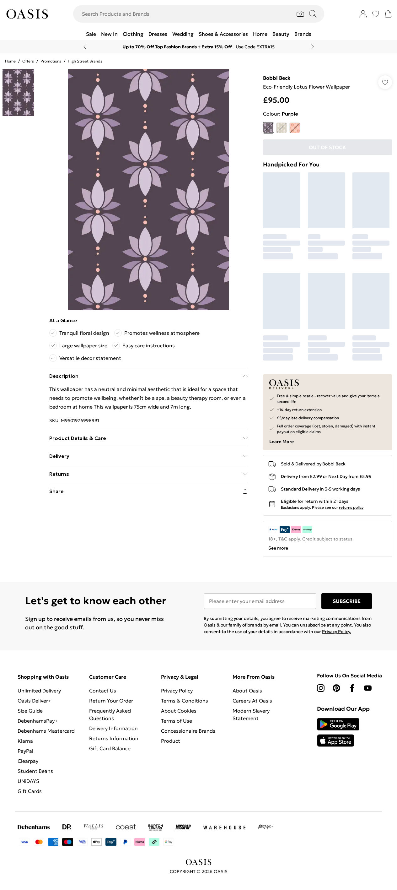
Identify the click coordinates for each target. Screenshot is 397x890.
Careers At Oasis (252, 700)
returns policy (351, 507)
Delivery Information (113, 728)
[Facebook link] (352, 688)
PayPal (25, 751)
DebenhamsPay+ (38, 721)
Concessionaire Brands (188, 731)
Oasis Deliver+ (34, 700)
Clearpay (28, 761)
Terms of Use (176, 721)
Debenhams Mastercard (46, 731)
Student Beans (35, 771)
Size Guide (30, 711)
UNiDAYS (28, 781)
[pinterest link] (336, 688)
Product (170, 741)
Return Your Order (111, 700)
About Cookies (178, 711)
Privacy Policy (177, 690)
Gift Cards (30, 791)
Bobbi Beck (276, 78)
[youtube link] (368, 688)
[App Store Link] (338, 732)
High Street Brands (85, 61)
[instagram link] (321, 688)
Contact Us (102, 690)
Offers (28, 61)
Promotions (50, 61)
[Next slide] (312, 47)
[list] (148, 189)
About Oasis (247, 690)
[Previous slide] (85, 47)
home (10, 61)
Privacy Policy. (336, 631)
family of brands (245, 625)
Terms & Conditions (184, 700)
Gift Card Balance (110, 748)
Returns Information (113, 738)
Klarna (25, 741)
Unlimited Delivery (39, 690)
